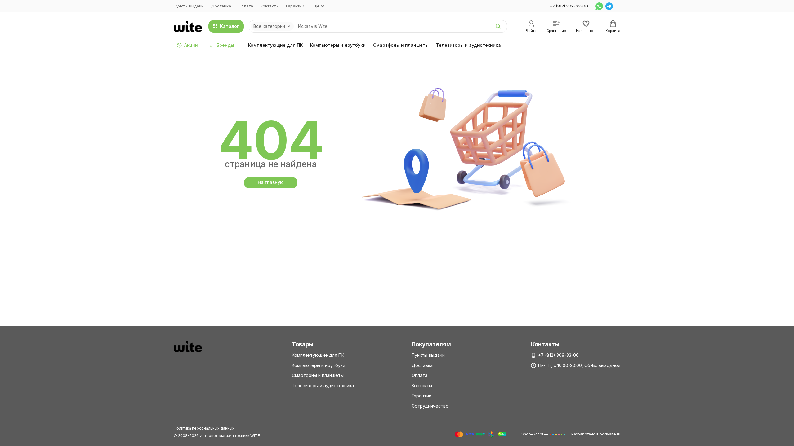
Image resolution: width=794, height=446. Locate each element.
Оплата (246, 5)
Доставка (221, 5)
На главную (271, 182)
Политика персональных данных (204, 428)
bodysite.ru (610, 434)
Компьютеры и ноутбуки (338, 45)
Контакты (270, 5)
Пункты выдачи (189, 5)
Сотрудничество (430, 406)
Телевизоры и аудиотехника (468, 45)
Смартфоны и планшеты (401, 45)
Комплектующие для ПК (275, 45)
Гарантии (295, 5)
